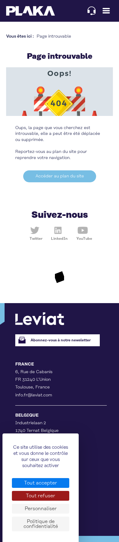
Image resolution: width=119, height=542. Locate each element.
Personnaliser (41, 508)
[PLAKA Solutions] (30, 11)
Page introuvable (54, 36)
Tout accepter (40, 483)
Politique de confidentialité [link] (40, 524)
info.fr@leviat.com (33, 395)
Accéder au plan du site (59, 176)
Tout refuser (40, 496)
